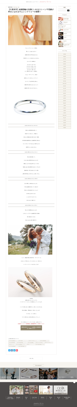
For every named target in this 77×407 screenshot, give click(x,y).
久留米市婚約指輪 (12, 342)
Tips (18, 7)
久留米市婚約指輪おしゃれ (21, 342)
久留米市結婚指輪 (30, 342)
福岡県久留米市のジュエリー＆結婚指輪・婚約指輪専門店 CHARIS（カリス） (31, 328)
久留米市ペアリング (29, 344)
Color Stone (15, 7)
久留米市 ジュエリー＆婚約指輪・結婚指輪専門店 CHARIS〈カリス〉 (31, 323)
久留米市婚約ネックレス (22, 340)
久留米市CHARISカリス (48, 342)
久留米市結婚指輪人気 (12, 340)
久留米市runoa (11, 344)
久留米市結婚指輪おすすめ (20, 344)
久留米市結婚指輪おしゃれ (44, 340)
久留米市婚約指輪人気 (22, 346)
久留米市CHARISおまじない (33, 340)
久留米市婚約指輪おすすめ (39, 344)
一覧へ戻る (31, 358)
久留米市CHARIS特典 (39, 342)
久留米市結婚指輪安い (12, 346)
